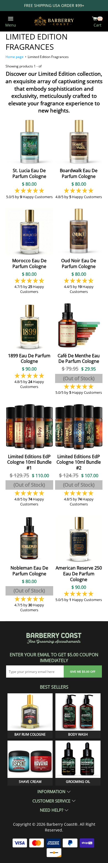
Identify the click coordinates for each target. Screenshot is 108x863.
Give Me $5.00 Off (82, 671)
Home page (15, 56)
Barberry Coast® (62, 824)
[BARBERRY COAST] (54, 21)
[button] (29, 190)
